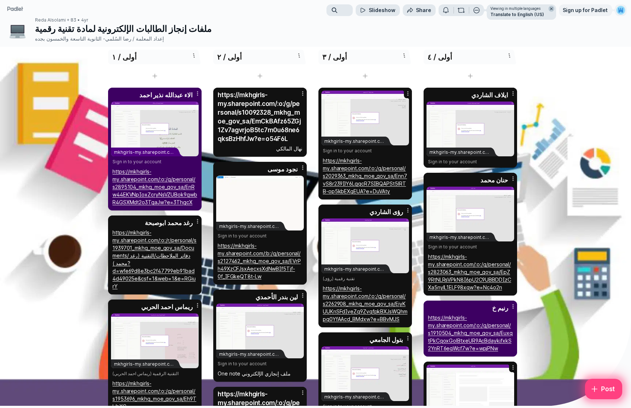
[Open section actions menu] (194, 55)
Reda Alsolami (50, 20)
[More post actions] (198, 93)
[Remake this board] (461, 10)
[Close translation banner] (551, 9)
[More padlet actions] (476, 10)
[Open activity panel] (446, 10)
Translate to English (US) (517, 14)
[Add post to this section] (155, 76)
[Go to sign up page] (621, 10)
